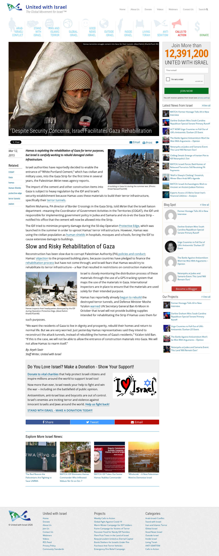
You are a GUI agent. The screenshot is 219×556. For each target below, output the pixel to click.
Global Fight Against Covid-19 (108, 521)
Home (122, 9)
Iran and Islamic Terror (156, 525)
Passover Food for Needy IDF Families (112, 532)
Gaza (11, 177)
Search (202, 9)
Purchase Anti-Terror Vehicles (108, 545)
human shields (75, 235)
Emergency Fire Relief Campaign (109, 549)
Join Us (46, 528)
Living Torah (151, 542)
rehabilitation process (40, 263)
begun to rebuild (131, 297)
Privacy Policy (49, 545)
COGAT (11, 172)
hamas (11, 183)
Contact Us (188, 9)
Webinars (173, 9)
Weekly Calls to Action (104, 518)
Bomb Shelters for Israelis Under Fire (111, 542)
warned (95, 306)
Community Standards (53, 549)
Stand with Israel (153, 521)
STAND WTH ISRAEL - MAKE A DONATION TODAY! (60, 410)
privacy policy (203, 97)
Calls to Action (152, 549)
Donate (148, 9)
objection (42, 258)
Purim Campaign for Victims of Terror (112, 528)
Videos (160, 9)
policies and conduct (131, 254)
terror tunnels (14, 198)
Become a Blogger (186, 288)
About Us (135, 9)
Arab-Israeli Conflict (154, 518)
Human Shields (15, 188)
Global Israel (151, 528)
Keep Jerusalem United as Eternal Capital (113, 538)
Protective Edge (129, 226)
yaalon (11, 204)
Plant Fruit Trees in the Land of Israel (111, 535)
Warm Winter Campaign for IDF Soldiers (113, 525)
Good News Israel (153, 532)
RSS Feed (47, 542)
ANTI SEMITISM (152, 545)
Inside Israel (151, 538)
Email (136, 142)
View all (206, 105)
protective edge (15, 193)
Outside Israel (152, 535)
